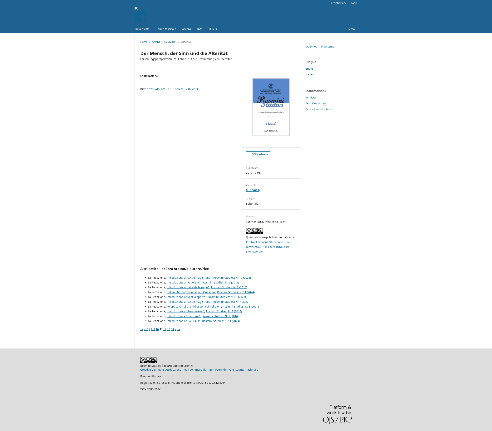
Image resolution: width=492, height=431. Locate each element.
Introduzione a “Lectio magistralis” (189, 277)
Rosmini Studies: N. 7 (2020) (231, 301)
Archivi (186, 29)
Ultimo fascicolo (166, 29)
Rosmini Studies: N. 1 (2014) (221, 316)
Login (354, 3)
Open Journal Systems (320, 46)
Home (143, 41)
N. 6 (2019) (170, 41)
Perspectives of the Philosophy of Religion (194, 306)
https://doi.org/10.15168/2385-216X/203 (172, 89)
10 (157, 329)
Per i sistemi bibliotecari (319, 109)
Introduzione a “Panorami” (184, 282)
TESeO (213, 29)
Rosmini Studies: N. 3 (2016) (229, 287)
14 (172, 329)
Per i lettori (312, 97)
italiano (310, 74)
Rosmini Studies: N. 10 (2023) (232, 277)
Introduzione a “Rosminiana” (185, 311)
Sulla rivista (142, 29)
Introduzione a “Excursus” (184, 321)
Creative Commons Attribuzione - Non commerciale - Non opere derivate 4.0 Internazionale (268, 246)
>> (178, 329)
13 (168, 329)
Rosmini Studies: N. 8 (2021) (241, 306)
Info (199, 29)
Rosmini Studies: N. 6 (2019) (221, 282)
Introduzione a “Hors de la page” (188, 287)
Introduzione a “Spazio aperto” (187, 297)
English (310, 68)
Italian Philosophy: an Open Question (191, 292)
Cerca (351, 29)
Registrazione (339, 3)
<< (141, 329)
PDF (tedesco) (259, 154)
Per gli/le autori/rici (316, 103)
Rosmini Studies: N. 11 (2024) (236, 292)
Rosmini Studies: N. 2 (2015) (224, 311)
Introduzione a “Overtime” (184, 316)
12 (164, 329)
